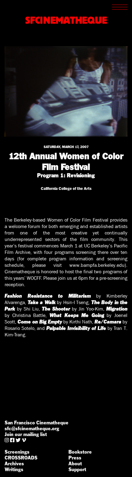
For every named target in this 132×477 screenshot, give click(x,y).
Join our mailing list (26, 434)
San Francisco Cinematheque (36, 423)
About (75, 464)
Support (77, 469)
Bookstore (80, 452)
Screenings (17, 452)
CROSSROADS (21, 458)
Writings (14, 469)
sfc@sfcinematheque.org (32, 428)
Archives (14, 464)
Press (74, 458)
